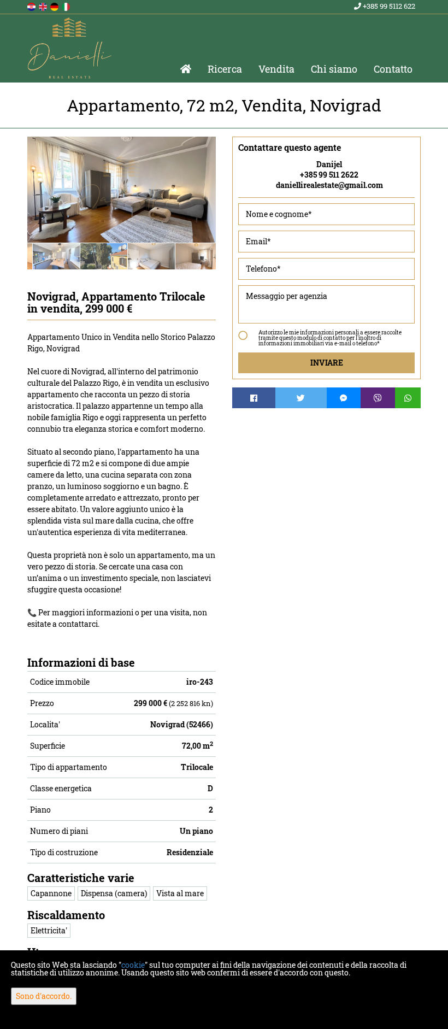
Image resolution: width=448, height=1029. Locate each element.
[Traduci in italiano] (67, 6)
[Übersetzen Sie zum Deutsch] (55, 6)
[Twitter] (301, 397)
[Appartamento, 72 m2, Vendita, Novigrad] (121, 190)
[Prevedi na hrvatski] (32, 6)
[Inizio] (185, 69)
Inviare (326, 362)
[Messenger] (344, 397)
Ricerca (225, 68)
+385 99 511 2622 (329, 174)
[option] (51, 256)
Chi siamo (334, 68)
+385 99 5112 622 (388, 6)
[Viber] (378, 397)
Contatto (393, 68)
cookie (133, 965)
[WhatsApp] (408, 397)
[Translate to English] (44, 6)
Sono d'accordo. (44, 996)
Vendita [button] (276, 68)
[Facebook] (253, 397)
